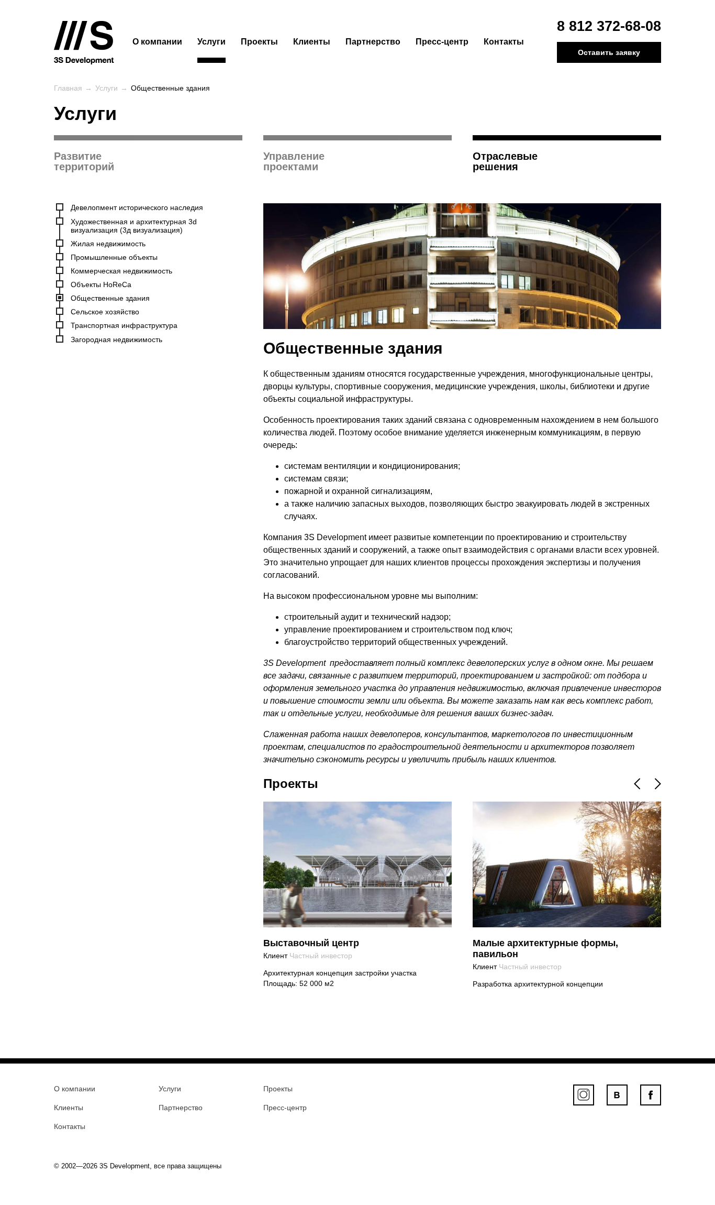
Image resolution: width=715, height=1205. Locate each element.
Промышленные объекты (114, 257)
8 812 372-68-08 (609, 26)
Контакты (504, 41)
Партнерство (372, 41)
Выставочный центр (311, 943)
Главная (68, 88)
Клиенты (311, 41)
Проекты (259, 41)
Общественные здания (110, 298)
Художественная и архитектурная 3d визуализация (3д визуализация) (134, 225)
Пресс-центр (442, 41)
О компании (157, 41)
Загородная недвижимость (116, 339)
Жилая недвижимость (108, 243)
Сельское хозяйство (105, 312)
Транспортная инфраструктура (124, 325)
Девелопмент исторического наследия (137, 207)
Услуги (211, 41)
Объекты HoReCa (101, 284)
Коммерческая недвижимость (121, 271)
